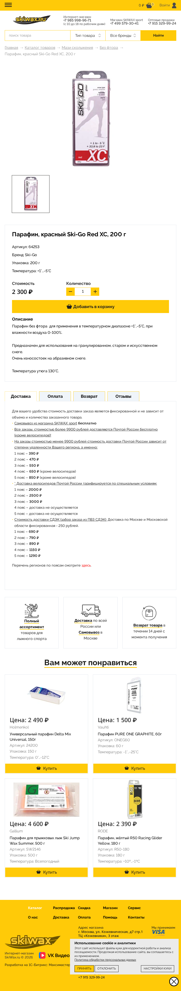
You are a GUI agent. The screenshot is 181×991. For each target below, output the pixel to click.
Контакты (136, 917)
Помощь (110, 917)
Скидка (84, 908)
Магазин (110, 908)
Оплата (84, 917)
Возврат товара (147, 625)
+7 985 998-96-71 (77, 20)
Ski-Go (31, 255)
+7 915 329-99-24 (162, 23)
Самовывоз (89, 632)
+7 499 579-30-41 (124, 23)
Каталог (35, 908)
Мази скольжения (77, 47)
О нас (33, 917)
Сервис (134, 908)
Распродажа (64, 908)
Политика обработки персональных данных (105, 959)
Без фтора (109, 47)
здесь (86, 565)
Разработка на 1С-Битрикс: (37, 965)
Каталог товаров (40, 47)
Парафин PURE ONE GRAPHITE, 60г (130, 734)
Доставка (83, 620)
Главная (11, 47)
